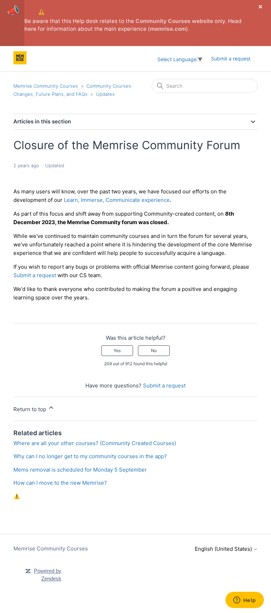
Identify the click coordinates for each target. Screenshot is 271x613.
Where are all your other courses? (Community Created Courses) (94, 443)
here (30, 28)
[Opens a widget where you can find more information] (244, 600)
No (154, 350)
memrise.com (168, 28)
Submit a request (231, 59)
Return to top (30, 409)
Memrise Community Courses (45, 86)
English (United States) (224, 549)
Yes (117, 350)
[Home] (19, 62)
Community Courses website (174, 21)
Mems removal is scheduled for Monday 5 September (80, 469)
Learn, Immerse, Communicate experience (117, 200)
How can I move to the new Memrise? (60, 482)
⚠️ (41, 11)
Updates (105, 94)
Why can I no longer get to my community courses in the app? (90, 456)
